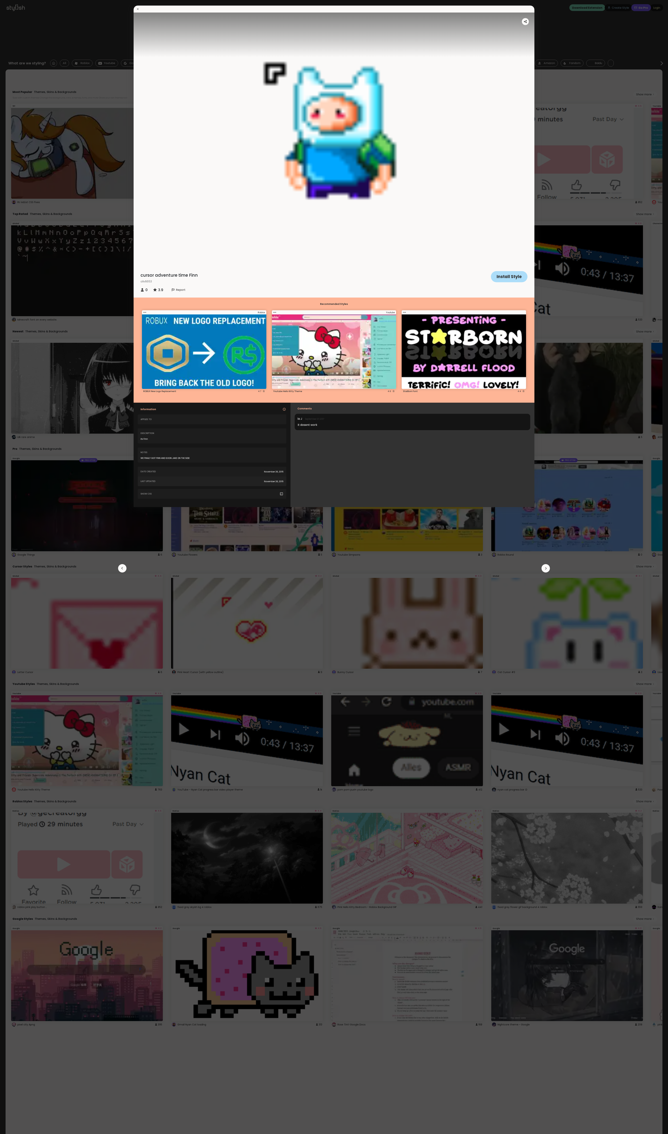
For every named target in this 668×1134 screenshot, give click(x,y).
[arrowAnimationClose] (122, 568)
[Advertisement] (14, 567)
